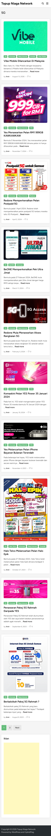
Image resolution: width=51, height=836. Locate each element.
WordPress (16, 832)
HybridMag (29, 832)
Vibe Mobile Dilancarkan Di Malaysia (24, 60)
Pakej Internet (22, 56)
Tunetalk (42, 546)
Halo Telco (12, 546)
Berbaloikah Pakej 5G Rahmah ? (21, 701)
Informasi (12, 56)
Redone (32, 196)
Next (17, 727)
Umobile (32, 56)
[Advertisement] (21, 778)
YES (31, 128)
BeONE (11, 265)
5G (6, 56)
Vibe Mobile (42, 56)
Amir (7, 77)
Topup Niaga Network (16, 3)
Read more (34, 71)
